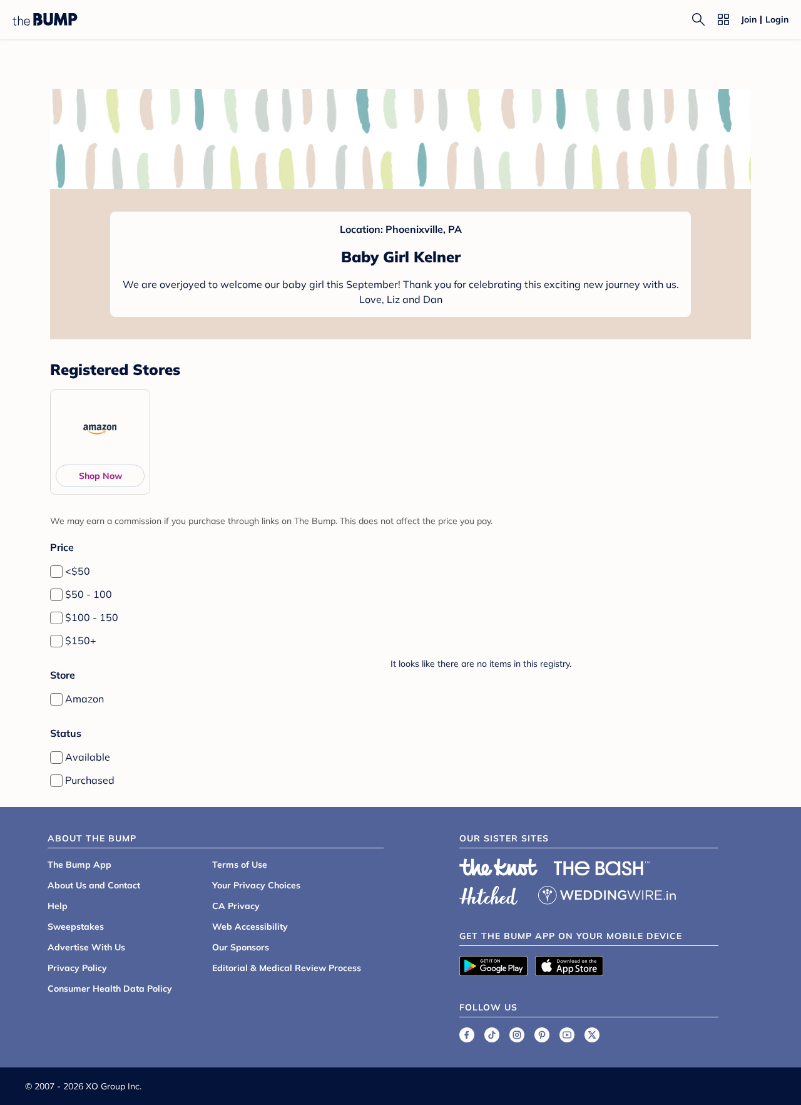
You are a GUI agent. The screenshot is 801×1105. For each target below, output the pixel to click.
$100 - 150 (91, 617)
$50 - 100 (88, 594)
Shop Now (100, 475)
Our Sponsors (240, 947)
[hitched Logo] (488, 893)
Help (58, 906)
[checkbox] (56, 571)
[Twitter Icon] (591, 1034)
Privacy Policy (77, 968)
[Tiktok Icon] (491, 1034)
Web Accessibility (250, 926)
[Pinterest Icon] (541, 1034)
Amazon (84, 698)
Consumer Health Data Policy (110, 988)
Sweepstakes (76, 926)
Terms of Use (239, 864)
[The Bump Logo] (45, 19)
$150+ (80, 640)
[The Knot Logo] (498, 867)
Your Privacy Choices (256, 885)
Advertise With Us (86, 947)
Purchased (90, 780)
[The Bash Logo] (602, 868)
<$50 (77, 571)
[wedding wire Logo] (607, 893)
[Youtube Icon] (566, 1034)
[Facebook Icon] (466, 1034)
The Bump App (79, 864)
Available (87, 757)
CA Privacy (236, 906)
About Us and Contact (94, 885)
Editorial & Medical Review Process (286, 968)
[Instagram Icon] (516, 1034)
